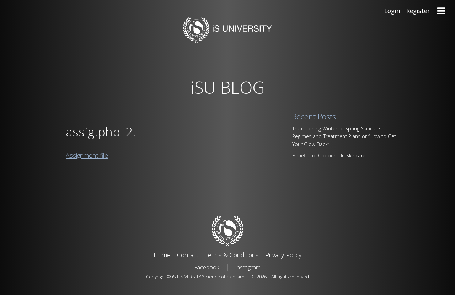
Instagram (248, 267)
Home (162, 255)
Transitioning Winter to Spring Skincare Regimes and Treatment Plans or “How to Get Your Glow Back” (344, 136)
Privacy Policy (283, 255)
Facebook (206, 267)
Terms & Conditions (231, 255)
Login (392, 10)
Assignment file (87, 155)
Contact (187, 255)
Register (418, 10)
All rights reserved (290, 276)
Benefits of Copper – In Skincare (328, 155)
